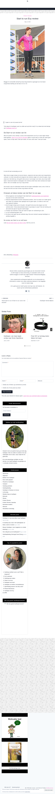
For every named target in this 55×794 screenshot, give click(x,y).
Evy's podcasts (8, 576)
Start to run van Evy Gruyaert (19, 137)
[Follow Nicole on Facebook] (26, 291)
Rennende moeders (7, 504)
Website (40, 380)
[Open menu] (27, 9)
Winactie (5, 506)
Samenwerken (16, 787)
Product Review (27, 15)
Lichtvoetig (5, 492)
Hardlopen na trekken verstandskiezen (14, 584)
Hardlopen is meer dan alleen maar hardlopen (14, 518)
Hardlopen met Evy (11, 128)
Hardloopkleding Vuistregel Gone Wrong (13, 534)
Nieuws (4, 498)
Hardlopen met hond (9, 582)
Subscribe (6, 414)
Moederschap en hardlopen (9, 494)
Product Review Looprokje (9, 502)
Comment (5, 362)
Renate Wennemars (9, 588)
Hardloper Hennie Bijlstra (46, 299)
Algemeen (5, 475)
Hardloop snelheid (8, 572)
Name (4, 380)
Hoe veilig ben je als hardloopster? (11, 532)
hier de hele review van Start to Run (16, 222)
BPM (5, 592)
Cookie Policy (27, 791)
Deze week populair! (8, 479)
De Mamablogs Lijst (14, 768)
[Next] (51, 329)
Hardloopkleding (7, 488)
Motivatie (5, 496)
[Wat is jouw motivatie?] (15, 727)
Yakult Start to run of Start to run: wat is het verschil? (13, 300)
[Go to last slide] (4, 329)
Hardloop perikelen (7, 486)
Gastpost (5, 484)
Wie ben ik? (7, 787)
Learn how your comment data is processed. (35, 396)
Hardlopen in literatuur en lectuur (11, 490)
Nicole (27, 268)
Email (22, 380)
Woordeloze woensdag (8, 508)
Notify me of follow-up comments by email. (14, 384)
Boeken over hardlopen (8, 477)
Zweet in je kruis (8, 580)
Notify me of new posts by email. (12, 388)
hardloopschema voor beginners (40, 196)
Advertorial (5, 473)
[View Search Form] (27, 1)
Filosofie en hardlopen (8, 481)
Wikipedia (15, 254)
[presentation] (14, 323)
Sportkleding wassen (9, 586)
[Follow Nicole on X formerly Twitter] (29, 291)
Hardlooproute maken (9, 578)
